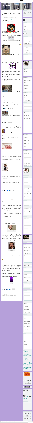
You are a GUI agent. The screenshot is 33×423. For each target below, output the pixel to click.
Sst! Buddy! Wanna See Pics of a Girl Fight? (27, 277)
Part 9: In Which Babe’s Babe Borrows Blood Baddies (27, 165)
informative (26, 358)
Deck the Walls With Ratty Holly (26, 334)
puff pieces (24, 362)
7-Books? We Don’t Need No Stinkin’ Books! (27, 121)
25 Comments (20, 195)
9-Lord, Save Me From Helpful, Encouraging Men (27, 90)
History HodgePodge (25, 357)
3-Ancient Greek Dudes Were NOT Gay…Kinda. (27, 97)
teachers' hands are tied (27, 366)
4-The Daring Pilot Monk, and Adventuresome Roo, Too (27, 82)
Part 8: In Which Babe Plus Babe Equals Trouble (27, 163)
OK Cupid (25, 360)
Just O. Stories (5, 294)
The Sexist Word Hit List (26, 47)
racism (25, 362)
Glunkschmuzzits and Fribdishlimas (26, 270)
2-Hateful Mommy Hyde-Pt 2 (26, 140)
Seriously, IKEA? (25, 57)
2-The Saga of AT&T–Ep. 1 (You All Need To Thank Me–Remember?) (27, 71)
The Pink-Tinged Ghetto (26, 127)
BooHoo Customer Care (26, 303)
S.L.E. (29, 362)
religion (27, 362)
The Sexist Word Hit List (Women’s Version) (27, 208)
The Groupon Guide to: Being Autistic (27, 291)
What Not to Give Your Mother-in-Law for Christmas (27, 336)
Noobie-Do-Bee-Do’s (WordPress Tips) (27, 52)
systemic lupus (28, 365)
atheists (27, 351)
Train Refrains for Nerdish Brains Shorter (27, 299)
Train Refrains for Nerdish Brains (26, 183)
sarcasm (25, 363)
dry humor (27, 355)
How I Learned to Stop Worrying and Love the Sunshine (27, 318)
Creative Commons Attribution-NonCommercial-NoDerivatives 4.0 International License (26, 398)
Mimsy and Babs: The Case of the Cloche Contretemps (27, 321)
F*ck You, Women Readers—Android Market (27, 261)
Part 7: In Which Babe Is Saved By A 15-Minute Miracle (27, 161)
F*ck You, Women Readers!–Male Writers (27, 211)
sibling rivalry (29, 364)
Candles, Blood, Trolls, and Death (26, 188)
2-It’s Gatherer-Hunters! (26, 95)
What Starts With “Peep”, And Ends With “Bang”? (27, 218)
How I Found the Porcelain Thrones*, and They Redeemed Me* (27, 316)
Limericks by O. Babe (28, 326)
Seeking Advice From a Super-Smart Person (27, 312)
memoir (28, 359)
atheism (25, 351)
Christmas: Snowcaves (25, 344)
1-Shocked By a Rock (25, 112)
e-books (29, 355)
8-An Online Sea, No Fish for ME (26, 88)
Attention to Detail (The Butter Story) (27, 284)
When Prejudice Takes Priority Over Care (27, 265)
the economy (27, 367)
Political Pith (25, 361)
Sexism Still (26, 364)
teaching (24, 367)
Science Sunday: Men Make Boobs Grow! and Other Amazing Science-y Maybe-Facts (27, 39)
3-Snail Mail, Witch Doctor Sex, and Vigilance (27, 80)
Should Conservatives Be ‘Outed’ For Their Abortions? (27, 258)
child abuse (28, 353)
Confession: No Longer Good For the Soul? (27, 178)
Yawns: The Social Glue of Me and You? (27, 196)
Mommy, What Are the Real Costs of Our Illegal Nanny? (27, 232)
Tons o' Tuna (28, 368)
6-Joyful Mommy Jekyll (26, 146)
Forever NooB (5, 201)
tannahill (24, 366)
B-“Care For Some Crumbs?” (26, 137)
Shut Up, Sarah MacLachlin (26, 226)
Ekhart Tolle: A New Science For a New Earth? (27, 193)
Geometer (25, 201)
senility (15, 295)
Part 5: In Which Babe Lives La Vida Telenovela (27, 158)
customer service (25, 355)
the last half (25, 368)
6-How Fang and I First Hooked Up (26, 85)
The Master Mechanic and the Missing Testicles (27, 250)
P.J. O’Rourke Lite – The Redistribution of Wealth (27, 229)
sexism (23, 364)
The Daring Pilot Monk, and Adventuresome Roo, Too (27, 341)
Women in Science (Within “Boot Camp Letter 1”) (27, 191)
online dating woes (27, 360)
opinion (24, 360)
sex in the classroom (30, 363)
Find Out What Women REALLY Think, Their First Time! (27, 26)
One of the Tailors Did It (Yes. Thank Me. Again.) (27, 43)
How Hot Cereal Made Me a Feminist (27, 247)
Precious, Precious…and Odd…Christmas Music (27, 347)
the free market (29, 367)
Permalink (10, 195)
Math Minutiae (25, 359)
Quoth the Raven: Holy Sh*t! (26, 339)
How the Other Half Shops (26, 306)
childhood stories (25, 354)
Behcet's (7, 295)
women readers (24, 370)
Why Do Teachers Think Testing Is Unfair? (27, 130)
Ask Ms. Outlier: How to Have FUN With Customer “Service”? (27, 24)
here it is (12, 19)
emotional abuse (26, 356)
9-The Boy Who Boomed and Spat (26, 124)
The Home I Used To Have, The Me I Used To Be (27, 296)
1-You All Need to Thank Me (26, 69)
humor (12, 295)
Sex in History (27, 363)
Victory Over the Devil (26, 280)
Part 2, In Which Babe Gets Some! (26, 153)
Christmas (28, 354)
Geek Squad (9, 295)
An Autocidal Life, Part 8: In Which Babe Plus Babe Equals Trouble (11, 14)
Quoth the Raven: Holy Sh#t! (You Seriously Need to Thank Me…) (27, 41)
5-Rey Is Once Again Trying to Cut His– (27, 118)
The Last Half (6, 5)
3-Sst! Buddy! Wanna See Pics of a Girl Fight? (27, 107)
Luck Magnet (29, 358)
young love (27, 370)
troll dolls (30, 368)
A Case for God (25, 214)
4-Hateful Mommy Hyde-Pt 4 (26, 143)
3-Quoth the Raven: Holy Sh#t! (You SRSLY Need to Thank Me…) (27, 73)
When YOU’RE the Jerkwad (26, 29)
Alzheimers (4, 295)
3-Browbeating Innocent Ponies (26, 115)
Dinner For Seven (25, 274)
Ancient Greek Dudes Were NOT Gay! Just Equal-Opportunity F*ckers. (27, 50)
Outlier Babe (4, 195)
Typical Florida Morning (26, 329)
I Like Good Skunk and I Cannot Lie (27, 323)
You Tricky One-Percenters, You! (26, 221)
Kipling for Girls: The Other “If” (26, 255)
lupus (13, 295)
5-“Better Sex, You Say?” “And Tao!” (27, 100)
